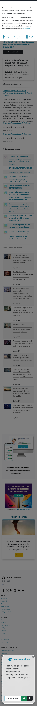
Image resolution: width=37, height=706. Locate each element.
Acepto (31, 37)
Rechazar (22, 37)
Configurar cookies (10, 37)
